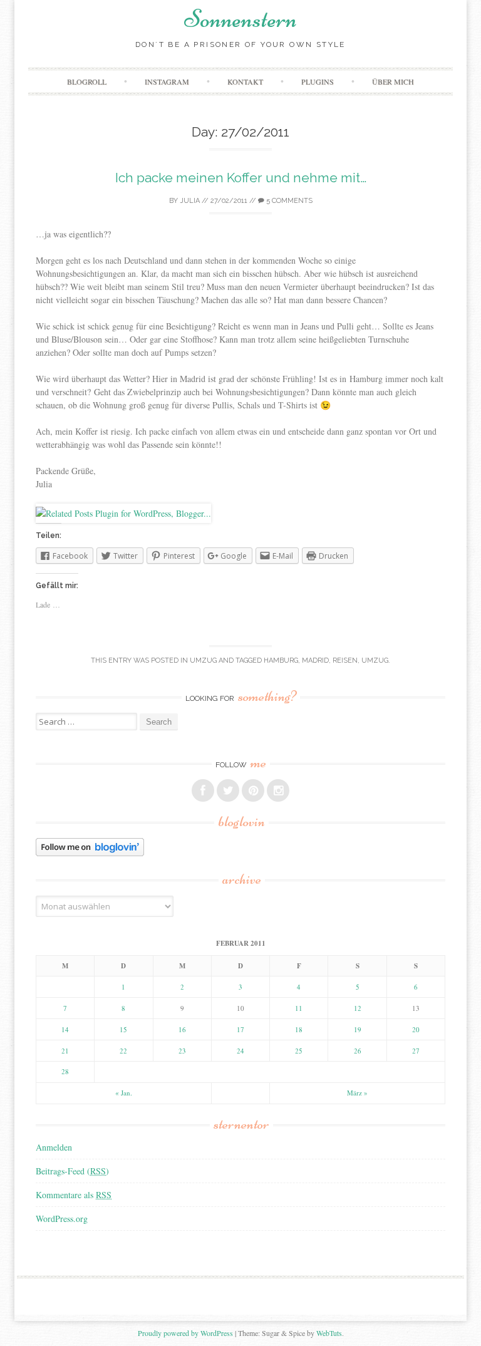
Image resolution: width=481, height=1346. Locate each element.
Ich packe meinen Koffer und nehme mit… (240, 177)
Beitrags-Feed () (72, 1171)
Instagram (167, 81)
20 (416, 1029)
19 (357, 1029)
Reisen (345, 660)
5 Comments (288, 201)
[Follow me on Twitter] (228, 790)
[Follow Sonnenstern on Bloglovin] (90, 853)
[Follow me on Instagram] (278, 790)
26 (357, 1050)
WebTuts (329, 1333)
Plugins (317, 81)
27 (416, 1050)
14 (65, 1029)
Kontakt (245, 81)
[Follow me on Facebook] (203, 790)
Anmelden (54, 1147)
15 (123, 1029)
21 (65, 1050)
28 (65, 1071)
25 (299, 1050)
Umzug (203, 660)
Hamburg (281, 660)
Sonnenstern (240, 19)
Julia (190, 201)
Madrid (315, 660)
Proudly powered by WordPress (185, 1333)
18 (299, 1029)
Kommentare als (73, 1195)
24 (240, 1050)
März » (357, 1092)
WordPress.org (62, 1218)
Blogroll (86, 81)
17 (240, 1029)
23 (182, 1050)
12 (357, 1008)
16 (182, 1029)
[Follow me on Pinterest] (253, 790)
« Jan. (123, 1092)
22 (123, 1050)
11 (299, 1008)
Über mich (393, 81)
